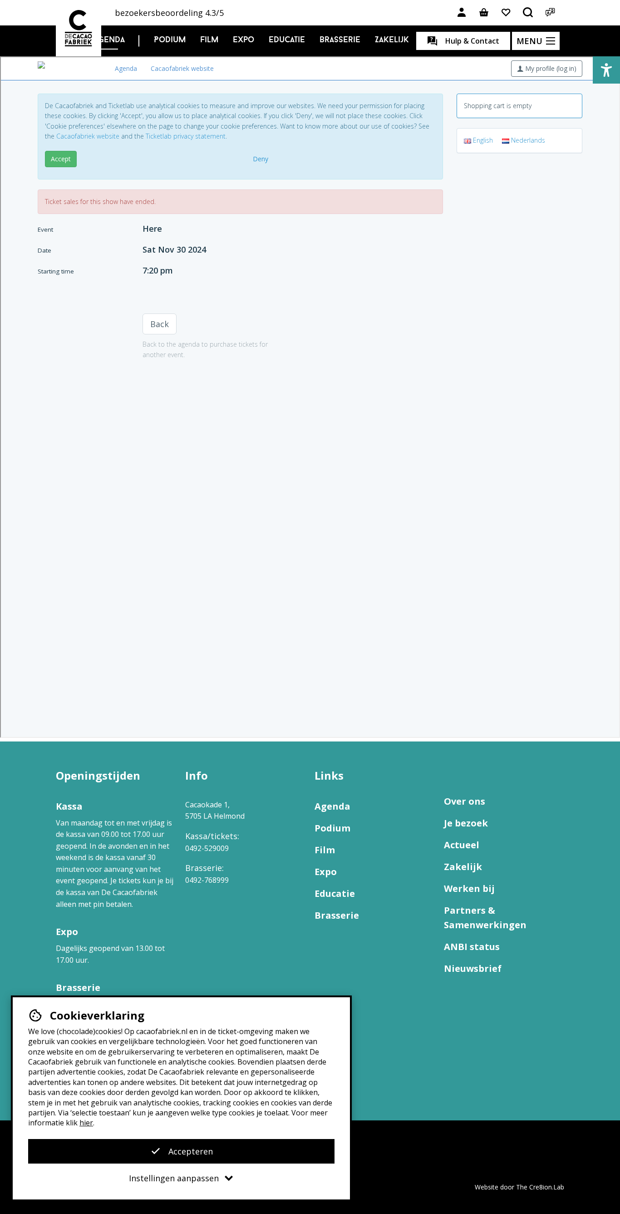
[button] (606, 70)
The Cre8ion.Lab (540, 1187)
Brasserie (340, 40)
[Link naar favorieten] (506, 13)
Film (209, 40)
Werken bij (469, 888)
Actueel (461, 845)
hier (86, 1123)
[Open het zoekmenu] (528, 13)
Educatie (287, 40)
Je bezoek (466, 823)
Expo (243, 40)
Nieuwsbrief (473, 968)
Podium (170, 40)
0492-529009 (207, 848)
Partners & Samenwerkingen (485, 917)
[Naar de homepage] (78, 28)
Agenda (109, 40)
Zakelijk (392, 40)
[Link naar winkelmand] (484, 13)
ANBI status (472, 946)
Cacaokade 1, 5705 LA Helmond (215, 810)
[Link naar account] (462, 13)
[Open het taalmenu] (550, 13)
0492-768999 (207, 880)
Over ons (464, 801)
